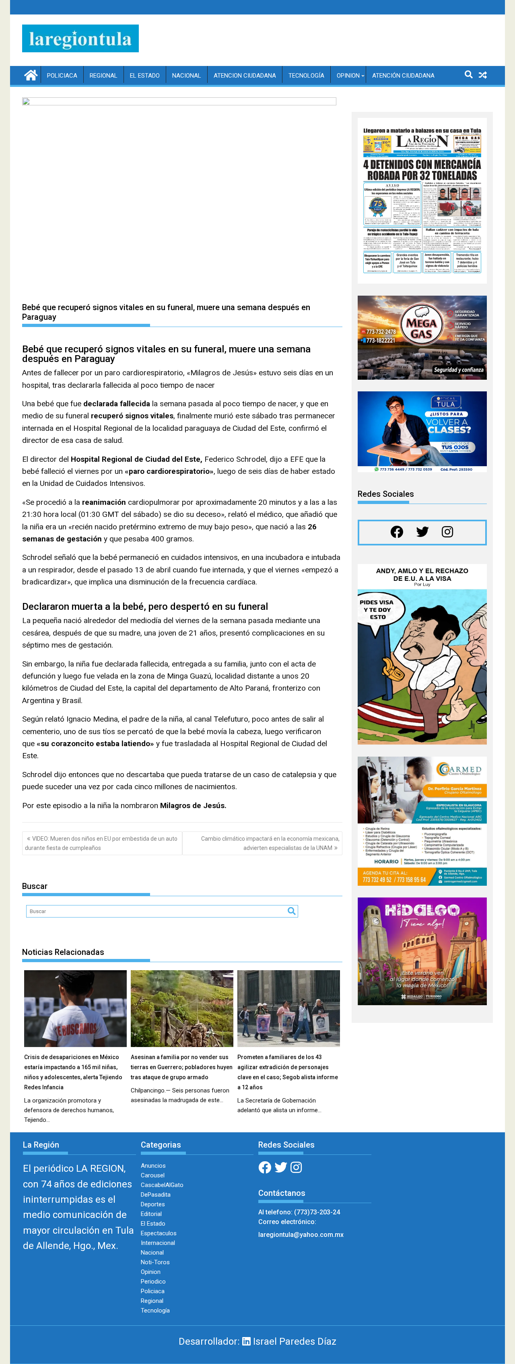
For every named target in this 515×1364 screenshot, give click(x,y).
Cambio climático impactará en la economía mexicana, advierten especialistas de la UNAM (270, 843)
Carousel (153, 1175)
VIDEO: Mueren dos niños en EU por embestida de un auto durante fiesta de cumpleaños (101, 843)
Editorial (151, 1214)
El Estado (145, 75)
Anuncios (153, 1165)
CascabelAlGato (162, 1185)
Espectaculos (159, 1233)
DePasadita (156, 1194)
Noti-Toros (155, 1262)
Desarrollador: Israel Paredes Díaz (257, 1341)
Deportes (153, 1204)
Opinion (348, 75)
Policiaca (62, 75)
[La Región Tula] (30, 74)
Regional (103, 75)
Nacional (186, 75)
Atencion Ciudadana (245, 75)
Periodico (153, 1281)
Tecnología (306, 75)
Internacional (158, 1243)
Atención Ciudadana (403, 75)
